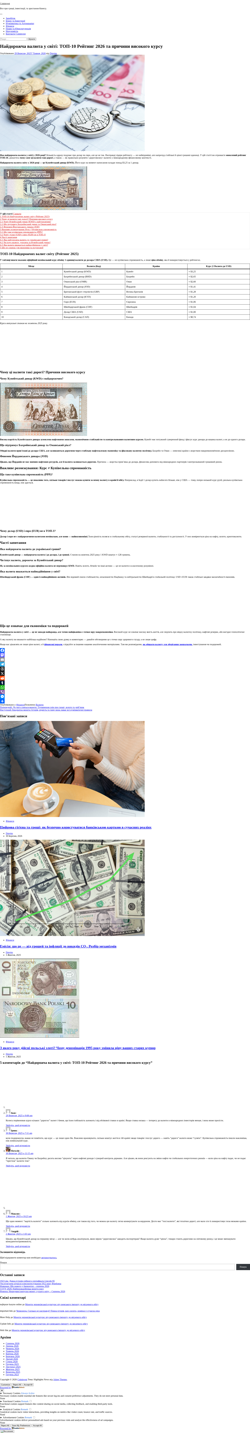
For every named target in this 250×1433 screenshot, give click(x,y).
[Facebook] (125, 650)
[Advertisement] (125, 347)
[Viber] (125, 692)
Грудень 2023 (12, 1374)
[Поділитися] (125, 701)
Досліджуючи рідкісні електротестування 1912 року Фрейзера (30, 1283)
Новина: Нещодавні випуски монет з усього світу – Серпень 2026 (32, 1291)
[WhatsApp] (125, 687)
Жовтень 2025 (13, 1369)
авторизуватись (49, 1257)
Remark (25, 1401)
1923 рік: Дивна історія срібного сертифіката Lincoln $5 (27, 1281)
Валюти (40, 705)
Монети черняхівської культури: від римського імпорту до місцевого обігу (62, 1304)
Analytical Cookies (11, 1409)
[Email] (125, 659)
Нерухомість (12, 31)
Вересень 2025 (13, 1372)
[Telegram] (125, 664)
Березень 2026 (13, 1356)
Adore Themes (60, 1379)
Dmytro (53, 53)
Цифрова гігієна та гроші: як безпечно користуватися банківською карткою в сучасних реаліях (75, 827)
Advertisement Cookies (13, 1417)
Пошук (3, 1262)
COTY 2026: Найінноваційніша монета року (22, 1289)
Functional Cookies (12, 1401)
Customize (5, 1385)
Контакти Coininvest (16, 34)
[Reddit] (125, 678)
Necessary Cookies (11, 1393)
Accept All (28, 1385)
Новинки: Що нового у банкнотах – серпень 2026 (24, 1286)
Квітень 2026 (12, 1354)
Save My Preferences (21, 1425)
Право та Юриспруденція (18, 28)
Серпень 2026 (12, 1343)
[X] (125, 673)
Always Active (27, 1393)
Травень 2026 (12, 1351)
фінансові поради (53, 644)
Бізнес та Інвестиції (15, 21)
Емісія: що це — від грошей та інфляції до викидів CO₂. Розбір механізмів (58, 946)
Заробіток (10, 18)
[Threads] (125, 669)
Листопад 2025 (13, 1367)
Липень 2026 (12, 1346)
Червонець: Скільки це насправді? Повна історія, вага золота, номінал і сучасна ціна (58, 1311)
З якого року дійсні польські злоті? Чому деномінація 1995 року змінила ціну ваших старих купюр (78, 1048)
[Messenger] (125, 696)
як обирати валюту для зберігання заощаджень (167, 644)
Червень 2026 (12, 1348)
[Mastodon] (125, 655)
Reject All (17, 1385)
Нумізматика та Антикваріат (20, 23)
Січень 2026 (12, 1361)
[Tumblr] (125, 682)
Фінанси (10, 26)
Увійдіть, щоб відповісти (18, 1125)
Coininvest (5, 3)
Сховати (17, 214)
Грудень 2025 (12, 1364)
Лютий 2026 (12, 1359)
